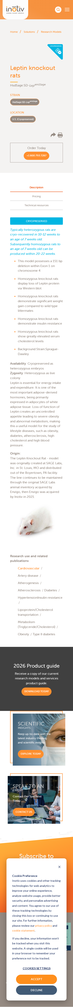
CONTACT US (24, 812)
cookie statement (23, 930)
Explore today (31, 753)
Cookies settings (36, 968)
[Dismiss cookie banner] (59, 867)
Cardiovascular (29, 568)
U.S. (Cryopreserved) (23, 119)
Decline (37, 990)
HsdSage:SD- (24, 102)
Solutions (29, 32)
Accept (36, 979)
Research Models (51, 32)
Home (14, 32)
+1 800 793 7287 (36, 155)
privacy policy (43, 925)
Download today (36, 691)
